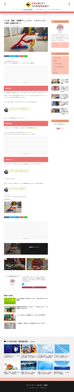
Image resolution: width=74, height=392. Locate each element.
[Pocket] (21, 56)
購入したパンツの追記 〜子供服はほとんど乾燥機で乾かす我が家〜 (64, 103)
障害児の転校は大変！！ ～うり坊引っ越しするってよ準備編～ (62, 373)
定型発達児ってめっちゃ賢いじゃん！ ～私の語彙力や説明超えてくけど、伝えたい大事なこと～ (64, 111)
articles (10, 14)
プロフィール (18, 9)
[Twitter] (12, 56)
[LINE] (25, 56)
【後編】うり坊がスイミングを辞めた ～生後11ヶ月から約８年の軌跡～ (28, 373)
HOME (6, 14)
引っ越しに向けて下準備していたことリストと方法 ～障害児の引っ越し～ (62, 356)
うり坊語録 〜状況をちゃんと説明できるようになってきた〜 (31, 323)
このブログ (24, 276)
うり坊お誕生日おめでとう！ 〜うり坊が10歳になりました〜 (12, 356)
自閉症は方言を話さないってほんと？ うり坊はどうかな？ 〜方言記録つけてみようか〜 (32, 307)
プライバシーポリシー (31, 385)
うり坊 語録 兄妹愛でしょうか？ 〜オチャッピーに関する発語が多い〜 (35, 14)
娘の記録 (55, 60)
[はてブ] (16, 56)
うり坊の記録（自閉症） (38, 9)
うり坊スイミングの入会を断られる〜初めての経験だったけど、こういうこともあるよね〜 (64, 89)
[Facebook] (6, 56)
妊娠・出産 (58, 9)
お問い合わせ (40, 385)
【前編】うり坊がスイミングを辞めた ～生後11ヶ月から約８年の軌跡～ (45, 373)
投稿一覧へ (34, 287)
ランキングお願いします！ (60, 124)
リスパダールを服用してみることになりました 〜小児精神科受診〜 (64, 81)
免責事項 (46, 385)
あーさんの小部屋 (51, 9)
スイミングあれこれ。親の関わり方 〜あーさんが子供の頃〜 (31, 315)
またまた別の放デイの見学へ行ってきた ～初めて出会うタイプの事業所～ (32, 299)
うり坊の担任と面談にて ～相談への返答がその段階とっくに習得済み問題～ (45, 356)
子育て (46, 9)
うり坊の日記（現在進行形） (27, 9)
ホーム (14, 9)
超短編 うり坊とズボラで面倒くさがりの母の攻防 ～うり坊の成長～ (12, 373)
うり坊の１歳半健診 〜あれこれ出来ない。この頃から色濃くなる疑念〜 (64, 96)
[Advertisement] (26, 73)
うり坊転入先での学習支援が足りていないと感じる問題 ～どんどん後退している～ (28, 357)
